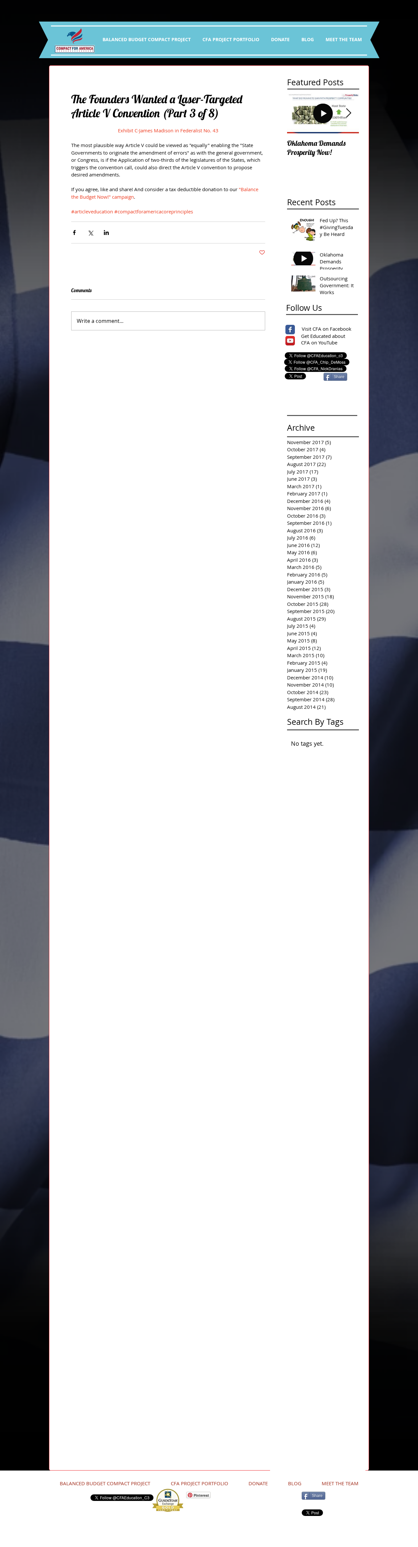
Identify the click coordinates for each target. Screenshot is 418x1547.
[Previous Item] (297, 113)
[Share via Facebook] (74, 232)
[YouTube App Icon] (290, 340)
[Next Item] (348, 113)
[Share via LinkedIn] (106, 232)
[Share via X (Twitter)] (90, 232)
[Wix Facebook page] (290, 329)
